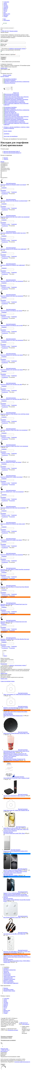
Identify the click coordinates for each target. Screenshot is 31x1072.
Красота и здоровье (19, 100)
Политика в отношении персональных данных (6, 1037)
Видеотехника (15, 94)
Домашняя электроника (22, 99)
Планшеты (12, 80)
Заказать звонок (14, 31)
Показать (5, 157)
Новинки (5, 988)
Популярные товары (8, 989)
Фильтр (2, 161)
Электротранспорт (18, 98)
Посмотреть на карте (13, 1030)
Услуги (5, 11)
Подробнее (3, 190)
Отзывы (5, 16)
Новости (5, 8)
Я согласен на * (14, 665)
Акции (5, 3)
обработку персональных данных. (17, 48)
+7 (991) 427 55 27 (5, 31)
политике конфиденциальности (22, 1061)
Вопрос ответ (6, 13)
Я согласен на (14, 48)
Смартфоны (14, 79)
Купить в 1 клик (6, 192)
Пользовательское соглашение (8, 1040)
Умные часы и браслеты (23, 96)
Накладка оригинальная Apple (10, 151)
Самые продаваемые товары (7, 681)
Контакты (5, 15)
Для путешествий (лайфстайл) (10, 983)
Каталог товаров (7, 75)
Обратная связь (4, 1048)
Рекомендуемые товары (9, 990)
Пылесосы (12, 82)
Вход (4, 19)
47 (19, 151)
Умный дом (16, 92)
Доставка (5, 5)
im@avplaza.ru (25, 1024)
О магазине (6, 1)
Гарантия (5, 7)
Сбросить (5, 159)
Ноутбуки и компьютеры (23, 81)
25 (20, 152)
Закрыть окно (4, 68)
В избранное (5, 193)
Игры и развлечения (20, 102)
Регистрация (6, 20)
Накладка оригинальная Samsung (11, 152)
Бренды (5, 9)
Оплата (5, 4)
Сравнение (14, 192)
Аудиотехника (15, 95)
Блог (4, 12)
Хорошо (3, 1064)
